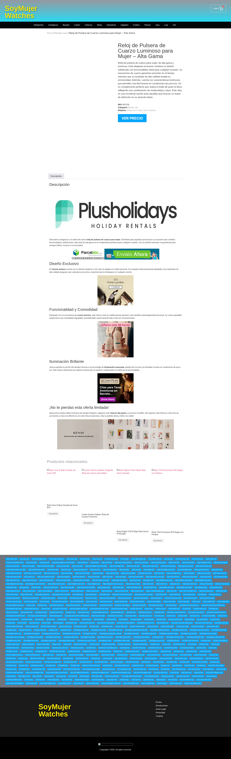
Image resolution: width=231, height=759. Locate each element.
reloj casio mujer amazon (196, 658)
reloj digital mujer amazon (89, 651)
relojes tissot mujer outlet (133, 566)
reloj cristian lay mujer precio (170, 654)
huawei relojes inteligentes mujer (214, 672)
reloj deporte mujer (178, 651)
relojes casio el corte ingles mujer (188, 591)
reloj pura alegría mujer (26, 612)
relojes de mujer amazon (92, 591)
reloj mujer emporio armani (175, 619)
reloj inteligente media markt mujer (215, 637)
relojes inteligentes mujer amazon (56, 583)
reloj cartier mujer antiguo (132, 662)
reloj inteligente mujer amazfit (123, 637)
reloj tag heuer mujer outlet (89, 605)
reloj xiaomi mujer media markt (30, 598)
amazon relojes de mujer (64, 683)
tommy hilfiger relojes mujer (138, 559)
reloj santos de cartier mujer (60, 608)
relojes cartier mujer (221, 591)
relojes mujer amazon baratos (189, 576)
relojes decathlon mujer (215, 587)
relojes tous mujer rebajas (220, 562)
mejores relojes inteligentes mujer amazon (56, 672)
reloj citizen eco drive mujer (37, 658)
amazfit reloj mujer (162, 683)
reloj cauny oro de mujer (136, 658)
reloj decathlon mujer (191, 651)
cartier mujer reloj (136, 679)
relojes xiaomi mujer (107, 562)
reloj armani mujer (107, 665)
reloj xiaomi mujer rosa (215, 594)
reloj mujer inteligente (136, 619)
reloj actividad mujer (24, 669)
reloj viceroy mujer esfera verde (173, 598)
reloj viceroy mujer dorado (190, 598)
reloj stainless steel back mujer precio (189, 605)
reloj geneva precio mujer (80, 644)
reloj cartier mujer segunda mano (53, 662)
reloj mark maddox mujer (32, 626)
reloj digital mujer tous (41, 651)
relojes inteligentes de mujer (133, 583)
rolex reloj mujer (95, 562)
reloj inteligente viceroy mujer (98, 630)
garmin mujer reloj (61, 676)
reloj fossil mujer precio (179, 644)
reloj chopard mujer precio (53, 658)
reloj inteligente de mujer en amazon (87, 640)
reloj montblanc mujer (71, 622)
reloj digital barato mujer (105, 651)
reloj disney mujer (201, 647)
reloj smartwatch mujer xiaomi (13, 608)
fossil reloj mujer (73, 676)
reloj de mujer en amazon (108, 654)
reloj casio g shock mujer (212, 658)
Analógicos (53, 25)
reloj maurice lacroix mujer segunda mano (181, 622)
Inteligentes (39, 25)
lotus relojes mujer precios (160, 672)
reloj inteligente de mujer (105, 640)
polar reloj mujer (165, 669)
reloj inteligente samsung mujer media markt (136, 630)
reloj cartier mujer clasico (101, 662)
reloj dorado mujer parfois (170, 647)
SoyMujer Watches (21, 12)
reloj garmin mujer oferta (124, 644)
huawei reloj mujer (10, 676)
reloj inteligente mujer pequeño (31, 633)
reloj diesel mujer (118, 651)
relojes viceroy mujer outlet (141, 562)
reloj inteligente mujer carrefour (35, 637)
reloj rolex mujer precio (136, 608)
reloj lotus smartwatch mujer (137, 626)
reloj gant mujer (166, 644)
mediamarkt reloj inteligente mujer (100, 672)
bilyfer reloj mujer (172, 679)
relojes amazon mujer (161, 594)
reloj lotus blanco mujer (212, 626)
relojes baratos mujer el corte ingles (144, 594)
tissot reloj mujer (168, 559)
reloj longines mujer (11, 630)
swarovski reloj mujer (197, 559)
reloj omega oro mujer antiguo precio (176, 612)
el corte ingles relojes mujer (151, 676)
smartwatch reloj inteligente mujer (14, 562)
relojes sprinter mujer (53, 569)
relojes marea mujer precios (46, 580)
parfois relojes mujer (208, 669)
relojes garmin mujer (11, 587)
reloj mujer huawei (149, 619)
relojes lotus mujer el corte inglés (100, 580)
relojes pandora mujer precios (13, 573)
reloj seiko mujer (46, 608)
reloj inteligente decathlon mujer (66, 640)
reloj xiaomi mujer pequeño (13, 598)
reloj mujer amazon (34, 622)
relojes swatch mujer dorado (168, 566)
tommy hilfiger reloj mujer (155, 559)
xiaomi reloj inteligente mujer (39, 559)
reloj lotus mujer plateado (167, 626)
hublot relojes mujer (186, 672)
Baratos (66, 25)
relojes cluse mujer (171, 591)
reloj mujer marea (86, 619)
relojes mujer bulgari (121, 576)
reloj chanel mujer (95, 658)
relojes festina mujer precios (51, 587)
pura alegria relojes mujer (38, 669)
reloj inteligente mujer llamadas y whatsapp (110, 633)
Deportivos (111, 25)
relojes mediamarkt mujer (220, 576)
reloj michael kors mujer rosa (87, 622)
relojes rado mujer (136, 569)
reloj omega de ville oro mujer (115, 615)
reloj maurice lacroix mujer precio (203, 622)
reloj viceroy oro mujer (91, 598)
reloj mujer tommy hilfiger (208, 615)
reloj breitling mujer (63, 665)
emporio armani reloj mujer (112, 676)
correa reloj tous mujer (197, 676)
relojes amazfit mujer (175, 594)
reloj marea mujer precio (65, 626)
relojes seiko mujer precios (80, 569)
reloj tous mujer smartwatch (137, 601)
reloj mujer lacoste (111, 619)
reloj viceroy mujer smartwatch (107, 598)
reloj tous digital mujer (223, 601)
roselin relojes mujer (83, 562)
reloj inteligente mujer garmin (149, 633)
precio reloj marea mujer (109, 669)
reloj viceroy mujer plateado (141, 598)
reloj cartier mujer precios (70, 662)
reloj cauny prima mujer (121, 658)
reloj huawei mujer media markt (190, 640)
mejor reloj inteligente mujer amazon (79, 672)
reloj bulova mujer (23, 665)
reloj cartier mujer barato (117, 662)
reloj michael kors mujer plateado (105, 622)
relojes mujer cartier (107, 576)
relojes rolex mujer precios (109, 569)
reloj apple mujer (165, 665)
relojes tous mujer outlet (28, 566)
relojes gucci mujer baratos (222, 583)
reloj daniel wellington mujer (137, 654)
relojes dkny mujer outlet (150, 587)
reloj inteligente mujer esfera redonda (168, 633)
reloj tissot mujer (30, 605)
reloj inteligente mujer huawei (131, 633)
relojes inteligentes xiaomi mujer (164, 580)
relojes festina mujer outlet (67, 587)
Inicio (50, 33)
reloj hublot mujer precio (173, 640)
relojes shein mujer (66, 569)
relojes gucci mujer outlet (206, 583)
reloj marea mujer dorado (80, 626)
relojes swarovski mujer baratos (37, 569)
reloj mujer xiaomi (182, 615)
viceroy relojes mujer (72, 559)
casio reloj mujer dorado (98, 679)
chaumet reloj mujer (67, 679)
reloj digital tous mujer (11, 651)
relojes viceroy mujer (174, 562)
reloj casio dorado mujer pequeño (14, 662)
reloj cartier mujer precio (86, 662)
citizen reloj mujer (40, 679)
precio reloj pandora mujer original (91, 669)
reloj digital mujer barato (74, 651)
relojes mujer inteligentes (63, 576)
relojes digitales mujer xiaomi (166, 587)
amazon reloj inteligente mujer (130, 683)
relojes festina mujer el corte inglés (86, 587)
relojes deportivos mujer (201, 587)
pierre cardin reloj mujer (194, 669)
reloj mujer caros (10, 622)
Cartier (77, 25)
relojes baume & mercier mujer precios (122, 594)
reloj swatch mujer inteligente (122, 605)
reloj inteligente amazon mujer (156, 640)
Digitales (124, 25)
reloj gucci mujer (56, 644)
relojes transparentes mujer (204, 562)
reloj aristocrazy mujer (137, 665)
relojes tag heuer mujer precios (150, 566)
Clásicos (88, 25)
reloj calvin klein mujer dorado (199, 662)
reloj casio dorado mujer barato (33, 662)
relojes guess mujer (175, 583)
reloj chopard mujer (68, 658)
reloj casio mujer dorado (166, 658)
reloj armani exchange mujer (122, 665)
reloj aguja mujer (201, 665)
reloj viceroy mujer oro (156, 598)
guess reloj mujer (37, 676)
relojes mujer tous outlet (112, 573)
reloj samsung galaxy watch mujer (78, 608)
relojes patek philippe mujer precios (166, 569)
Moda (99, 25)
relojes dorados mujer (118, 587)
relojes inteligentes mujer (93, 583)
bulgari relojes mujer (148, 679)
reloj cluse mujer (213, 654)
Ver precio (53, 514)
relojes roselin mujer (95, 569)
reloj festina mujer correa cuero (60, 647)
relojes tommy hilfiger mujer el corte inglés (96, 566)
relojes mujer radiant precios (174, 573)
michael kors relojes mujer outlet (14, 672)
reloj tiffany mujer (42, 605)
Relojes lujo (61, 33)
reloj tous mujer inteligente (153, 601)
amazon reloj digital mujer (147, 683)
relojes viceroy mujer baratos (158, 562)
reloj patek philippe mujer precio (100, 612)
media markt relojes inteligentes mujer (121, 672)
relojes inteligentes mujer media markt (35, 583)
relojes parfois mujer (217, 569)
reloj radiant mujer (213, 608)
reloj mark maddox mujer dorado (14, 626)
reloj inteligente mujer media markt (71, 633)
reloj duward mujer (124, 647)
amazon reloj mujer (78, 683)
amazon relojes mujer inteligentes (14, 683)
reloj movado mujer (58, 622)
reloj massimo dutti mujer (221, 622)
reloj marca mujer (94, 626)
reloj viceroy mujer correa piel (13, 601)
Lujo (166, 25)
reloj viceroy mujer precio (124, 598)
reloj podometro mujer (83, 612)
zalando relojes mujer (11, 559)
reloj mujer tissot (222, 615)
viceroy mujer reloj (97, 559)
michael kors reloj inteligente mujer (34, 672)
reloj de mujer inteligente (92, 654)
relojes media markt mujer (12, 580)
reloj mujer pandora (74, 619)
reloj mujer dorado (189, 619)
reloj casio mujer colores (181, 658)
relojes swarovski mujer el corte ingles (16, 569)
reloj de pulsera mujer (205, 651)
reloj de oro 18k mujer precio (33, 654)
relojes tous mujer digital (63, 566)
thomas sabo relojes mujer (182, 559)
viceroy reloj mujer (84, 559)
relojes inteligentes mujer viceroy (14, 583)
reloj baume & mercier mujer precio (91, 665)
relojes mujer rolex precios (144, 573)
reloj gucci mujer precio (28, 644)
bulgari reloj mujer (161, 679)
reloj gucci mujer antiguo (43, 644)
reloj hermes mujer (205, 640)
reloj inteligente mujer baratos (53, 637)
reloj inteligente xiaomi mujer (81, 630)
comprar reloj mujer (211, 676)
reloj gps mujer (67, 644)
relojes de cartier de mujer (121, 591)
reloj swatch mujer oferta (106, 605)
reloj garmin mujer (155, 644)
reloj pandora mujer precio (145, 612)
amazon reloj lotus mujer (92, 683)
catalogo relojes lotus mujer (82, 679)
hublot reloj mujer (198, 672)
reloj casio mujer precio (151, 658)
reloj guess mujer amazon (12, 644)
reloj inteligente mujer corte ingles (208, 633)
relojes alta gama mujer (189, 594)
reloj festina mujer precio (12, 647)
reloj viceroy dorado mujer (76, 601)
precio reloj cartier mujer (140, 669)
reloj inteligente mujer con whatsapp (15, 637)
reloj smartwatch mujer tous (31, 608)
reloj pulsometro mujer (41, 612)
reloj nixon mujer (171, 615)
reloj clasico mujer (10, 658)
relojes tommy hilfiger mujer (117, 566)
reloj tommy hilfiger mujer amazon (14, 605)
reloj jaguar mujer (53, 630)
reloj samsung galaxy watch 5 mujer (99, 608)
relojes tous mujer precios (12, 566)
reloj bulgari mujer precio (37, 665)
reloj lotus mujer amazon (198, 626)
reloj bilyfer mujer (75, 665)
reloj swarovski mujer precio (156, 605)
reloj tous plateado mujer (121, 601)
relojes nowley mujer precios (51, 573)
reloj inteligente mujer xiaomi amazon (199, 630)
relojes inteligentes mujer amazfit (76, 583)
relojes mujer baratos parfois (136, 576)
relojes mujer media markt (203, 573)
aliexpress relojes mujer (176, 683)
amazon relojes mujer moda (204, 679)
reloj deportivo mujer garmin (132, 651)
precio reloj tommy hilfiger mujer (72, 669)
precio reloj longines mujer (124, 669)
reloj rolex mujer (149, 608)
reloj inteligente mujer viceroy (13, 633)
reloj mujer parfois (62, 619)
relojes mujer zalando (66, 573)
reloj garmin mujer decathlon (140, 644)
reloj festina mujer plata (27, 647)
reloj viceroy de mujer (91, 601)
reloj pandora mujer (159, 612)
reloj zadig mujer (202, 594)
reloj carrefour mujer (172, 662)
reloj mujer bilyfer (22, 622)
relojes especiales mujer (104, 587)
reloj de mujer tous (61, 654)
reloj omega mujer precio (56, 615)
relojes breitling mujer (91, 594)
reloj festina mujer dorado (43, 647)
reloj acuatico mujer (11, 669)
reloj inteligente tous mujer (115, 630)
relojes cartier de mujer (12, 594)
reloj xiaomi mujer (62, 598)
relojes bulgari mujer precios (42, 594)
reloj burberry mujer (11, 665)
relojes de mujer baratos (77, 591)
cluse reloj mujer (29, 679)
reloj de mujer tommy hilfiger (76, 654)
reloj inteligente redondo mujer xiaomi (159, 630)
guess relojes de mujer (24, 676)
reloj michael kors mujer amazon (146, 622)
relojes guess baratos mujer (190, 583)
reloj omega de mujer (131, 615)
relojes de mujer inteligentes (45, 591)
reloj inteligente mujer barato (71, 637)
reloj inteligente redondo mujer (179, 630)
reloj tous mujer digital (183, 601)
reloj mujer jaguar (123, 619)
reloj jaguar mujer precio (25, 630)
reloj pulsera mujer (70, 612)
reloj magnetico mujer (107, 626)
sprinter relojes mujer (211, 559)
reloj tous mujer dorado (169, 601)
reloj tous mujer (196, 601)
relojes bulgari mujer (78, 594)
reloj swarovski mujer (171, 605)
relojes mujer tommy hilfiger (128, 573)
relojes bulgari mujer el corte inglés (61, 594)
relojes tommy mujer (77, 566)
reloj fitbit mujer (215, 644)
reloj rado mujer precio (174, 608)
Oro (174, 25)
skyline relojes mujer (31, 562)
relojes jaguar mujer (148, 580)
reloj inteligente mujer (158, 637)
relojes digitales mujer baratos (184, 587)
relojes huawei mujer (148, 583)
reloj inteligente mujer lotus (89, 633)
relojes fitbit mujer (36, 587)
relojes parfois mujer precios (202, 569)
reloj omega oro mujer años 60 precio (37, 615)
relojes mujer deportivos (79, 576)
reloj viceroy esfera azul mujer (59, 601)
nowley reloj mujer (220, 669)
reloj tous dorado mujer (209, 601)
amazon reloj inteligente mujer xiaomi (111, 683)
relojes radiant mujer (149, 569)
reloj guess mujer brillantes (220, 640)
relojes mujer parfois (189, 573)
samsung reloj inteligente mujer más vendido (63, 562)
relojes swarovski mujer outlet (203, 566)
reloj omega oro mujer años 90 (196, 612)
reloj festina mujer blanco (77, 647)
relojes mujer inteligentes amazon (46, 576)
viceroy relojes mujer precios (56, 559)
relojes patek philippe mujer (184, 569)
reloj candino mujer (184, 662)
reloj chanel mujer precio (82, 658)
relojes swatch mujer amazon (185, 566)
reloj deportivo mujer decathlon (150, 651)
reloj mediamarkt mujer (162, 622)
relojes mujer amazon (205, 576)
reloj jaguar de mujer (66, 630)
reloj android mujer (177, 665)
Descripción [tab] (56, 176)
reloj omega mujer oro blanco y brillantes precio (77, 615)
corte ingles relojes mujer (183, 676)
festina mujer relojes (97, 676)
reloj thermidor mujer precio (56, 605)
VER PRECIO (132, 118)
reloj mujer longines (99, 619)
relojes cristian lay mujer (137, 591)
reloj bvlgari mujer (214, 662)
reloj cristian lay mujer (185, 654)
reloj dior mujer (212, 647)
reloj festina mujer (91, 647)
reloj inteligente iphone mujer (13, 640)
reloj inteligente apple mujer (139, 640)
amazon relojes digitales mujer (47, 683)
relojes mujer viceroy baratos (82, 573)
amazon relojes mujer (31, 683)
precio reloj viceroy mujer (54, 669)
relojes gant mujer (24, 587)
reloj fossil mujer (192, 644)
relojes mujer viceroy (98, 573)
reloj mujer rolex (51, 619)
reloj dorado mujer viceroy (154, 647)
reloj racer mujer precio (12, 612)
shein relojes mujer (44, 562)
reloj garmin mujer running (108, 644)
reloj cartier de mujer (158, 662)
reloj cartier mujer (146, 662)
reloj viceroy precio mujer (76, 598)
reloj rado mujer (186, 608)
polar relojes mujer (153, 669)
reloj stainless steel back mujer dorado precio (213, 605)
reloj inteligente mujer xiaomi (219, 630)
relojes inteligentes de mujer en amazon (113, 583)
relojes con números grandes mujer (155, 591)
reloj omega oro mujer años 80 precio (216, 612)
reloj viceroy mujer (44, 601)
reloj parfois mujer (131, 612)
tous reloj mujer (124, 559)
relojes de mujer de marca (61, 591)
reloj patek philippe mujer (117, 612)
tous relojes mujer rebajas (111, 559)
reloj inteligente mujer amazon (105, 637)
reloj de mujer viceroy (48, 654)
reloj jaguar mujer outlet (40, 630)
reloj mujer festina (161, 619)
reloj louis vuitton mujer (121, 626)
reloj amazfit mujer (189, 665)
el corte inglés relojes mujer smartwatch (132, 676)
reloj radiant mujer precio (200, 608)
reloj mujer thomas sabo (12, 619)
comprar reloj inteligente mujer (13, 679)
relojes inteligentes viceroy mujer (183, 580)
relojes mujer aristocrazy (173, 576)
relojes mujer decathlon (93, 576)
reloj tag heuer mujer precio (73, 605)
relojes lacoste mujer (135, 580)
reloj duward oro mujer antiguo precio (108, 647)
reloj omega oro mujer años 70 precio (15, 615)
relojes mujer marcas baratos (13, 576)
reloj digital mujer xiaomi (26, 651)
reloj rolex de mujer (160, 608)
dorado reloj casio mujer (167, 676)
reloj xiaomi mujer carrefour (48, 598)
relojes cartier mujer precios (206, 591)
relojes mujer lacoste (29, 576)
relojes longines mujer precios (119, 580)
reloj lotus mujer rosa (153, 626)
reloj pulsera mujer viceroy (56, 612)
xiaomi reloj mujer (24, 559)
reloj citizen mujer (23, 658)
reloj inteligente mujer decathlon (189, 633)
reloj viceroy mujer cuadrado (207, 598)
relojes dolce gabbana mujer (134, 587)
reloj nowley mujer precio (145, 615)
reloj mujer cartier (215, 619)
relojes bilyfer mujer (104, 594)
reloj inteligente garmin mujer (48, 640)
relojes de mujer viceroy (29, 591)
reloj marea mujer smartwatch (48, 626)
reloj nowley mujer (159, 615)
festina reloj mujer (84, 676)
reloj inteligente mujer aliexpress (142, 637)
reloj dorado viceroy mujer (138, 647)
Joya (157, 25)
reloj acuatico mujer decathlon (215, 665)
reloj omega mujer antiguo (98, 615)
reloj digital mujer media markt (57, 651)
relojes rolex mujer (124, 569)
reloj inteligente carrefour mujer (121, 640)
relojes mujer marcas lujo (219, 573)
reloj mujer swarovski (27, 619)
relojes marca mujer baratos (63, 580)
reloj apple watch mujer (152, 665)
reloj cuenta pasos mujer (154, 654)
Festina (136, 25)
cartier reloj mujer (124, 679)
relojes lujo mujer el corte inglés (81, 580)
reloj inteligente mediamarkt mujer (195, 637)
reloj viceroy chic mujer (106, 601)
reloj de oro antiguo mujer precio (14, 654)
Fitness (147, 25)
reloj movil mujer (46, 622)
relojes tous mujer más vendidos (141, 110)
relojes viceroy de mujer (188, 562)
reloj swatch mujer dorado (139, 605)
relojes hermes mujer (161, 583)
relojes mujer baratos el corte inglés (155, 576)
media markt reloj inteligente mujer (142, 672)
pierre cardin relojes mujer (178, 669)
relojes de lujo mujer (107, 591)
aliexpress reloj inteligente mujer (193, 683)
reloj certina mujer (107, 658)
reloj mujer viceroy (194, 615)
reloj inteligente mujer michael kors (51, 633)
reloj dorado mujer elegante (187, 647)
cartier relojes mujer (112, 679)
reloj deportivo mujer (166, 651)
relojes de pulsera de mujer (13, 591)
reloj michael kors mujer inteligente (125, 622)
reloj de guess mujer (122, 654)
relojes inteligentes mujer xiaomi (203, 580)
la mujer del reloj (174, 672)
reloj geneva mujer (94, 644)
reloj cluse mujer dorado (200, 654)
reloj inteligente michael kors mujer (175, 637)
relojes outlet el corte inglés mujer (32, 573)
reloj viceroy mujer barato (30, 601)
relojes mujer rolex (159, 573)
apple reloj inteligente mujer (187, 679)
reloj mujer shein (39, 619)
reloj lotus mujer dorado (182, 626)
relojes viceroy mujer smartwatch (123, 562)
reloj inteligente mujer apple (88, 637)
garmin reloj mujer (49, 676)
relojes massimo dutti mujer (29, 580)
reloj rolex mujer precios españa (119, 608)
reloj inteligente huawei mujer (31, 640)
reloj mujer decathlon (202, 619)
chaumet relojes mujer (53, 679)
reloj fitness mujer (203, 644)
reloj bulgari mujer (50, 665)
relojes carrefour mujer (26, 594)
